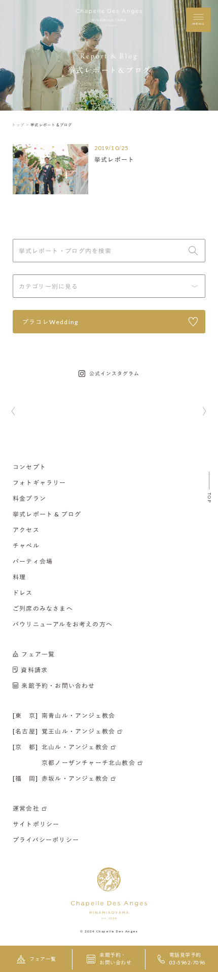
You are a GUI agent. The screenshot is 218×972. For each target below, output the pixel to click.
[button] (13, 412)
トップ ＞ (20, 125)
